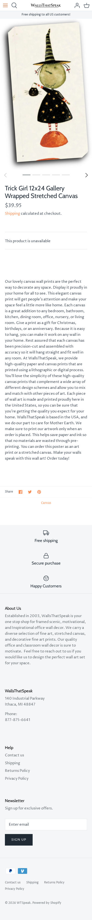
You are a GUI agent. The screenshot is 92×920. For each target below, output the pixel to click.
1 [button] (26, 174)
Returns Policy (17, 770)
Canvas (46, 503)
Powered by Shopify (46, 903)
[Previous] (5, 175)
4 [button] (56, 174)
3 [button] (46, 174)
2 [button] (36, 174)
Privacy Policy (16, 778)
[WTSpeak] (46, 5)
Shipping (12, 213)
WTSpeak (24, 903)
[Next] (86, 175)
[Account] (75, 5)
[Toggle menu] (5, 5)
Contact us (14, 755)
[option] (46, 94)
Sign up (18, 839)
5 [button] (66, 174)
